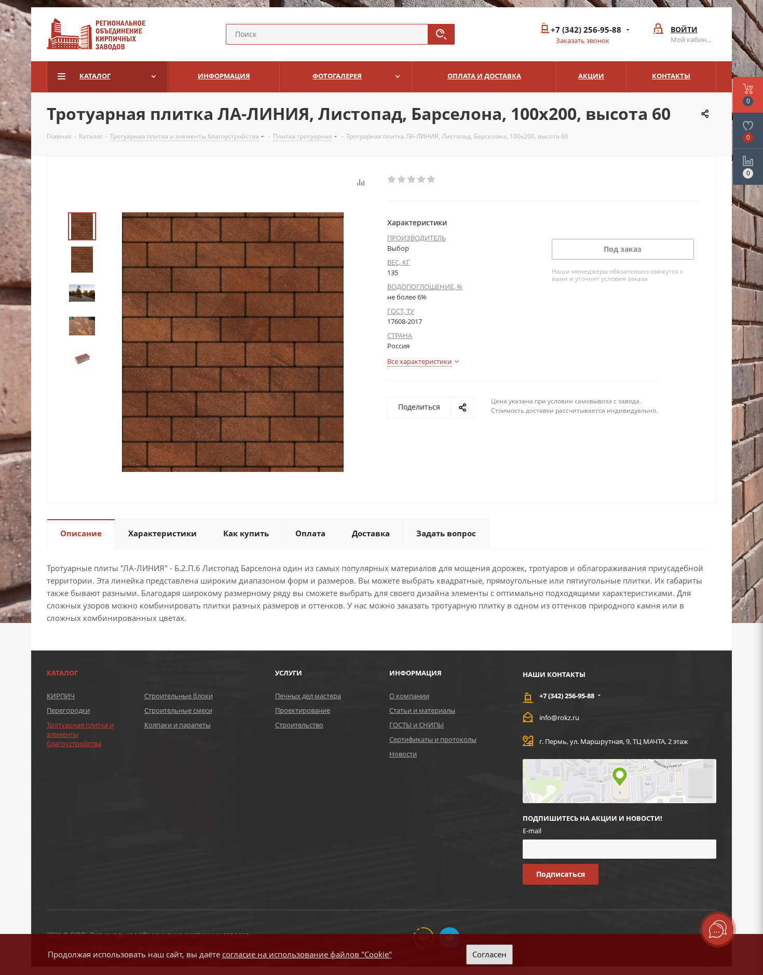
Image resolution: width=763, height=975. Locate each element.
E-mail (532, 830)
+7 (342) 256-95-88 (586, 30)
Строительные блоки (178, 695)
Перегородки (68, 710)
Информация (415, 673)
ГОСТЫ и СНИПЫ (416, 724)
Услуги (288, 673)
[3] (412, 179)
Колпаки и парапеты (177, 724)
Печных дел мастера (308, 695)
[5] (432, 179)
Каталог (62, 673)
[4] (422, 179)
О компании (409, 695)
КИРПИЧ (61, 695)
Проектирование (302, 710)
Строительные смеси (178, 710)
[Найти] (441, 34)
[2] (402, 179)
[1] (392, 179)
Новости (403, 754)
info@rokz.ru (559, 717)
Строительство (299, 724)
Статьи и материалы (422, 710)
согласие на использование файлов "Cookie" (307, 954)
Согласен (489, 954)
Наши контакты (554, 674)
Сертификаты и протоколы (432, 739)
